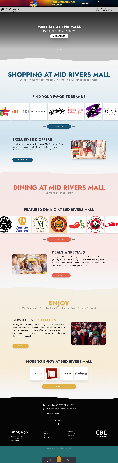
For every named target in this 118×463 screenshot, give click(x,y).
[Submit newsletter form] (71, 413)
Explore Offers (21, 160)
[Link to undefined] (20, 111)
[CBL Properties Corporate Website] (95, 433)
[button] (108, 10)
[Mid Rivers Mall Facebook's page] (59, 423)
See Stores (59, 36)
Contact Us (47, 438)
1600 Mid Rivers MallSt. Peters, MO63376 (17, 437)
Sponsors (70, 431)
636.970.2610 (15, 440)
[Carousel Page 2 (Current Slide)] (61, 50)
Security (70, 438)
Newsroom (47, 433)
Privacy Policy (71, 433)
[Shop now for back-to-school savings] (85, 3)
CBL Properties (55, 448)
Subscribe (46, 431)
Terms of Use (71, 436)
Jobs (45, 436)
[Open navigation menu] (59, 459)
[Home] (44, 10)
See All (58, 126)
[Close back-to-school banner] (98, 1)
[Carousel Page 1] (57, 50)
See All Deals (60, 275)
